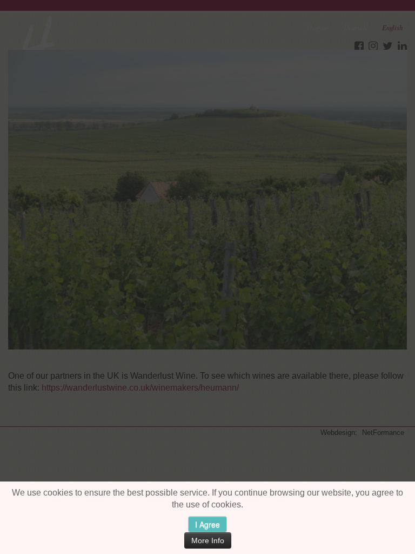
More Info (207, 540)
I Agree (207, 524)
